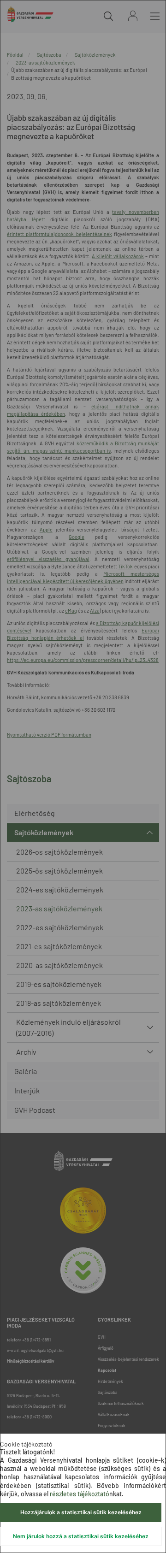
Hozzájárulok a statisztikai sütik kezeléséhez (81, 1512)
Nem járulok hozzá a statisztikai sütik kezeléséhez (80, 1536)
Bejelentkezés (133, 16)
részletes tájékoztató (79, 1494)
